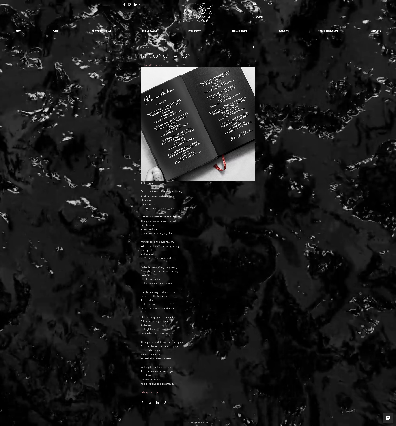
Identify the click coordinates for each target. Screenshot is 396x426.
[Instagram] (130, 5)
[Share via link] (165, 402)
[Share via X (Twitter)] (149, 402)
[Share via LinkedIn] (157, 402)
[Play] (135, 4)
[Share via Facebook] (142, 402)
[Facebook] (124, 5)
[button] (270, 4)
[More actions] (253, 47)
